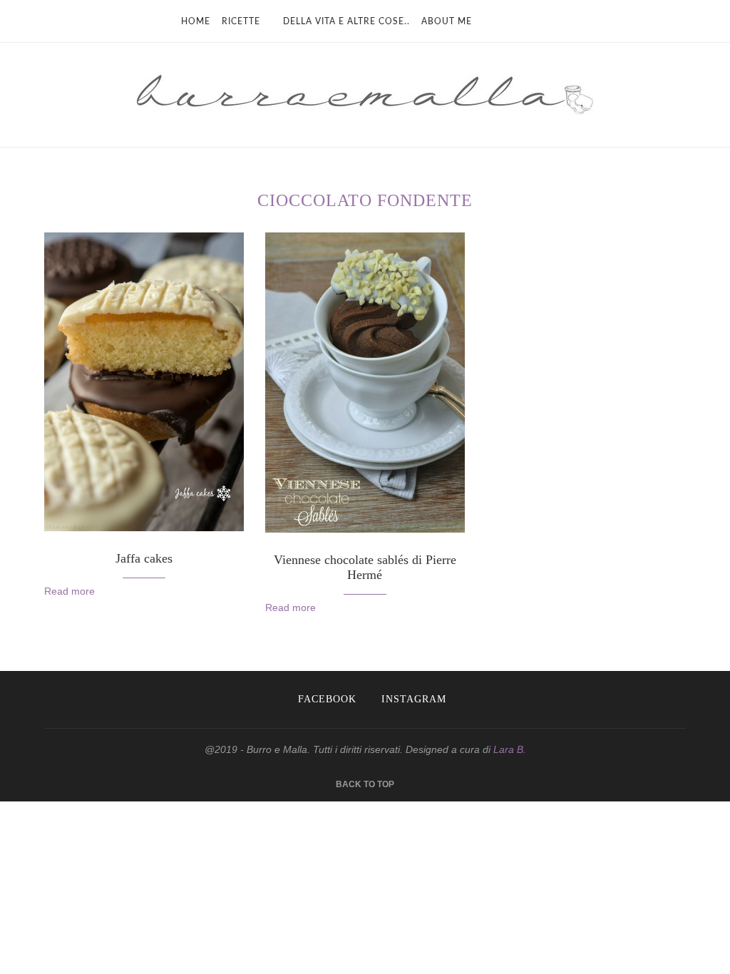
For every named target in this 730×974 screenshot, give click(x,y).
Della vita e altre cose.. (346, 21)
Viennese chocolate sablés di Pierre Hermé (365, 567)
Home (195, 21)
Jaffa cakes (144, 558)
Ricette (241, 21)
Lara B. (509, 749)
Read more (69, 591)
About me (446, 21)
